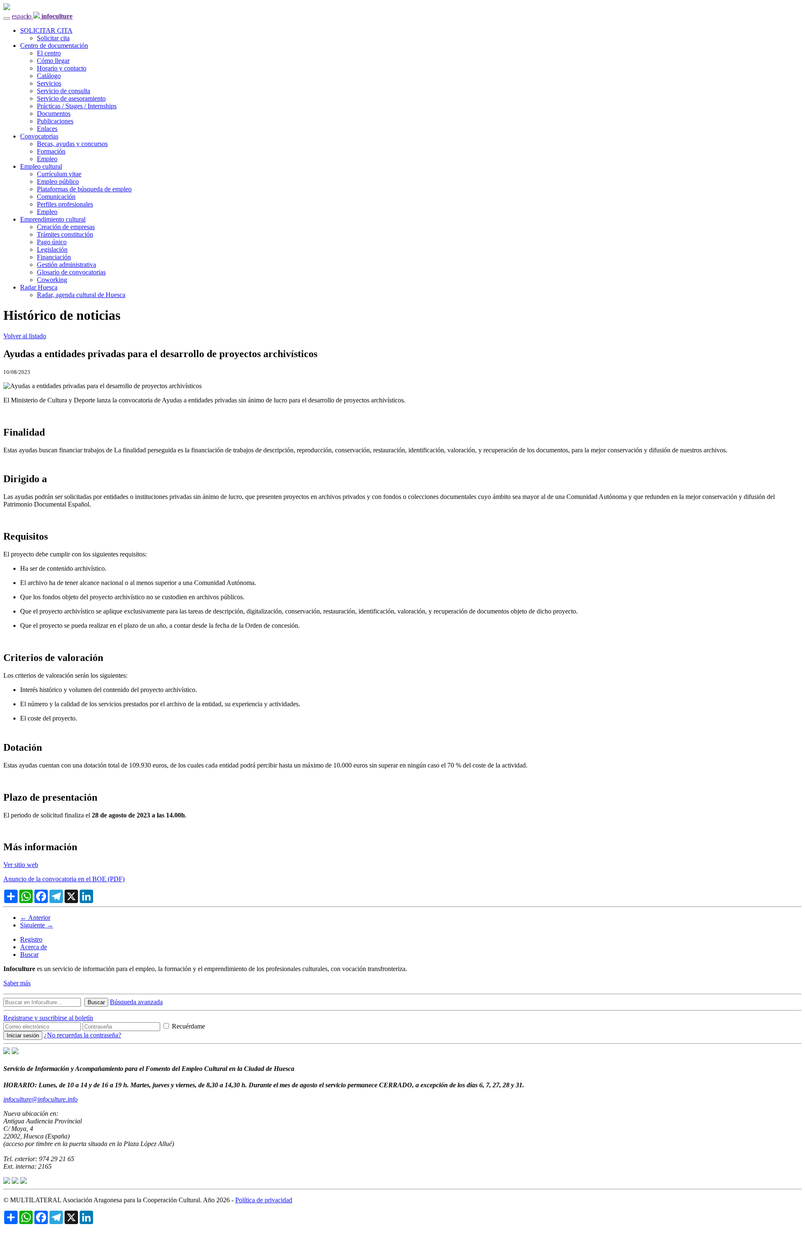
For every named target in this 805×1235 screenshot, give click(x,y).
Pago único (52, 241)
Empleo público (58, 181)
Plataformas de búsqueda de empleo (84, 189)
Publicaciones (55, 121)
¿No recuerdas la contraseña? (82, 1035)
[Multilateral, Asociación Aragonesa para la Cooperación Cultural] (6, 1051)
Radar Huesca (38, 287)
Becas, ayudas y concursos (72, 143)
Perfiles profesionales (65, 204)
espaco (42, 16)
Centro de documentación (54, 45)
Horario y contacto (61, 68)
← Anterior (35, 917)
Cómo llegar (53, 60)
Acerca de (33, 946)
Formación (51, 151)
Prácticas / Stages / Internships (77, 106)
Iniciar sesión (23, 1035)
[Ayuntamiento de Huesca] (15, 1051)
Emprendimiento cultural (53, 219)
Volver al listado (24, 335)
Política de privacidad (263, 1200)
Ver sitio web (20, 864)
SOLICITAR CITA (46, 30)
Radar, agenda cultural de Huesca (81, 294)
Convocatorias (39, 136)
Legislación (52, 249)
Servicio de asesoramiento (71, 98)
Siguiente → (36, 925)
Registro (31, 939)
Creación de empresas (66, 226)
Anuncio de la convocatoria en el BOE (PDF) (64, 879)
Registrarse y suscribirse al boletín (48, 1017)
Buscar (29, 954)
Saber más (17, 983)
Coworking (52, 279)
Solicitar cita (53, 38)
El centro (49, 53)
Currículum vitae (59, 174)
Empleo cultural (41, 166)
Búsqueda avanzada (136, 1001)
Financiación (54, 257)
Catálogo (49, 75)
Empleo (47, 158)
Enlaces (47, 128)
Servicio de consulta (63, 90)
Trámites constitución (65, 234)
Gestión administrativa (66, 264)
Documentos (53, 113)
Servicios (49, 83)
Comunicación (56, 196)
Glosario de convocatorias (71, 272)
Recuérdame (187, 1026)
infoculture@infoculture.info (40, 1099)
